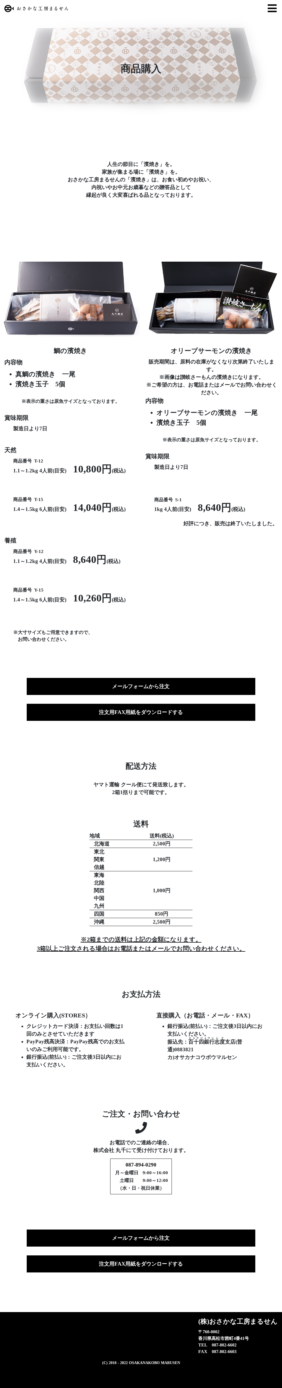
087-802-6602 (224, 1345)
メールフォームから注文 (141, 686)
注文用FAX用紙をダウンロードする (141, 712)
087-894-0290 (141, 1165)
